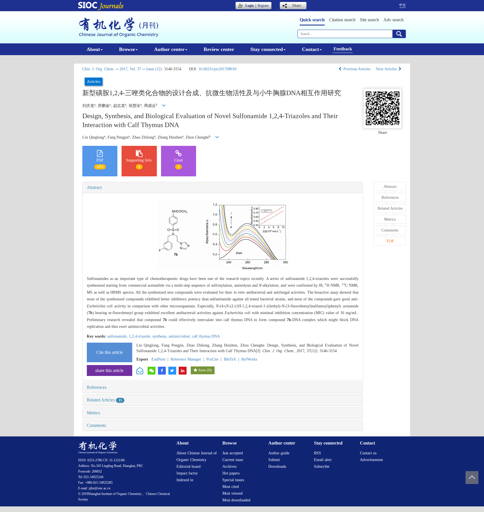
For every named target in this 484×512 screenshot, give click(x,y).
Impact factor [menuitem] (187, 473)
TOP (390, 241)
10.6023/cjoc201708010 (217, 69)
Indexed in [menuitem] (184, 480)
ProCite (212, 359)
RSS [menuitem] (317, 453)
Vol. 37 (135, 69)
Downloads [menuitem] (277, 466)
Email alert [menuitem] (323, 460)
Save (202, 370)
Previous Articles (356, 69)
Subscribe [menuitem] (321, 466)
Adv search (393, 19)
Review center (219, 49)
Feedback (343, 48)
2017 (123, 69)
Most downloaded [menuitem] (236, 500)
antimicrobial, (180, 336)
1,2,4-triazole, (140, 336)
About (93, 49)
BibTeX (230, 359)
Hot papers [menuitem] (230, 473)
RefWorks (249, 359)
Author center (169, 49)
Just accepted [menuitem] (232, 453)
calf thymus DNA (206, 336)
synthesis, (160, 336)
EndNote (159, 359)
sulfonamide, (118, 336)
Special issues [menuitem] (233, 480)
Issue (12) (154, 69)
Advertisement (371, 460)
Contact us (368, 453)
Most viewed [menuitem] (232, 493)
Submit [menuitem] (274, 460)
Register (263, 6)
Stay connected (266, 49)
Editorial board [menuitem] (188, 466)
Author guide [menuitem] (278, 453)
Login (249, 6)
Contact (310, 49)
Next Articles (387, 69)
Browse (127, 49)
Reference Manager (186, 359)
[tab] (223, 187)
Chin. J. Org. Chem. (98, 69)
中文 (402, 5)
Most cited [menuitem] (230, 487)
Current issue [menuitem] (232, 460)
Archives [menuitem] (229, 466)
